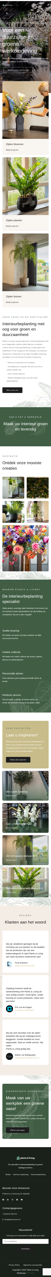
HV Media (30, 1273)
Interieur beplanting (21, 1174)
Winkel (8, 1174)
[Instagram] (12, 1199)
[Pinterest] (17, 1199)
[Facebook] (3, 1199)
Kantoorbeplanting (38, 1174)
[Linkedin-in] (8, 1199)
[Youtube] (22, 1199)
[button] (46, 5)
